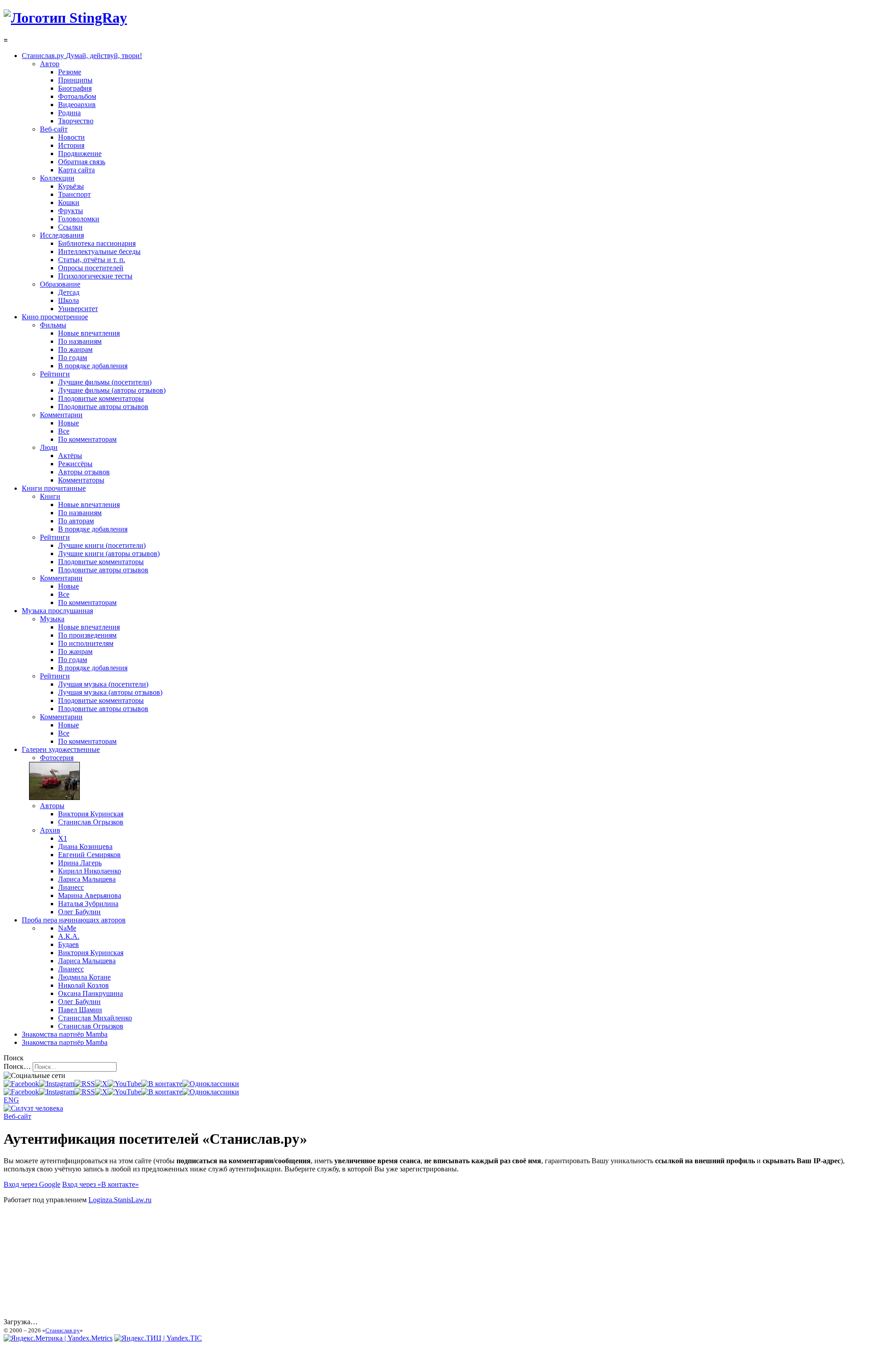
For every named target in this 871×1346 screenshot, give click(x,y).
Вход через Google (32, 1184)
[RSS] (84, 1084)
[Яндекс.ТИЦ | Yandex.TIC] (158, 1338)
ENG (11, 1100)
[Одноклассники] (210, 1084)
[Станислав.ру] (65, 18)
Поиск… (17, 1066)
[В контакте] (161, 1084)
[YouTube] (124, 1084)
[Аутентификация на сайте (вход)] (33, 1108)
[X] (101, 1084)
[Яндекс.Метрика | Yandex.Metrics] (58, 1338)
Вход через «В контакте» (100, 1184)
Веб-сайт (17, 1116)
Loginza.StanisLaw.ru (120, 1200)
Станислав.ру (62, 1330)
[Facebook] (21, 1084)
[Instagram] (56, 1084)
